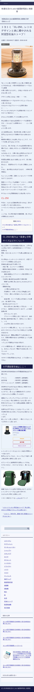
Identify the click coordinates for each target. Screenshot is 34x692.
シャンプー (7, 550)
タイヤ (6, 557)
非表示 (18, 221)
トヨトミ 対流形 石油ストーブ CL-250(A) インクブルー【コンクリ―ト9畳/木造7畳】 (22, 428)
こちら (19, 498)
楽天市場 (22, 442)
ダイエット (7, 560)
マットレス (7, 576)
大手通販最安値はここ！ (10, 229)
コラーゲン (7, 541)
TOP (15, 19)
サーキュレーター (9, 547)
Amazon (22, 438)
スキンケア (7, 553)
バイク (6, 569)
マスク (6, 572)
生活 (5, 598)
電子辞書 (7, 608)
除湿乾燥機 (7, 604)
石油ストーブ (5, 44)
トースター (7, 563)
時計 (5, 592)
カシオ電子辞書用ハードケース (12, 645)
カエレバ (17, 432)
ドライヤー (7, 566)
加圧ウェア (7, 579)
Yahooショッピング (22, 445)
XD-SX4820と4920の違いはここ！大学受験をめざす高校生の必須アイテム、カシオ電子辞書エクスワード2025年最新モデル (22, 655)
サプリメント (8, 544)
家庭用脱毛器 (8, 582)
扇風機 (6, 585)
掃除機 (6, 588)
